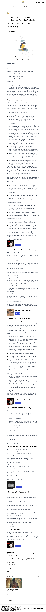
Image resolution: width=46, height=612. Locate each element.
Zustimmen (40, 608)
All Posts (7, 6)
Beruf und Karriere (26, 6)
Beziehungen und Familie (11, 564)
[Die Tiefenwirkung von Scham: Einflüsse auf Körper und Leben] (14, 583)
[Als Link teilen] (15, 568)
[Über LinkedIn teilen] (12, 568)
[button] (43, 2)
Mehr (32, 6)
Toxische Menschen (10, 562)
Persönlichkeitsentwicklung (15, 6)
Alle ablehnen (33, 608)
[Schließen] (45, 606)
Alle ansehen (37, 576)
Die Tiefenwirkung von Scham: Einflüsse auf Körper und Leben (13, 590)
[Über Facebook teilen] (7, 568)
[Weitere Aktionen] (38, 13)
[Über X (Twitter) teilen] (10, 568)
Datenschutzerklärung (12, 610)
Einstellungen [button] (26, 608)
